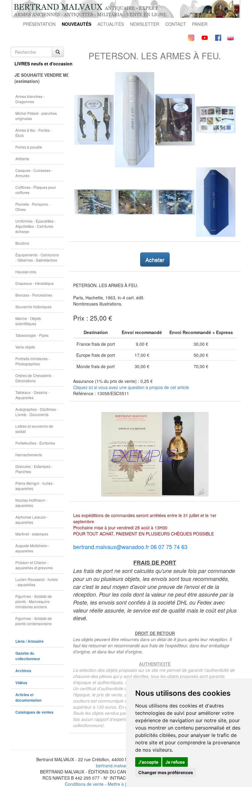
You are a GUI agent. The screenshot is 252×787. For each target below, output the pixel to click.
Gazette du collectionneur (27, 656)
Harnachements (28, 454)
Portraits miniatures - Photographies (32, 361)
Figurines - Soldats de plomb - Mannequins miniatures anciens (33, 601)
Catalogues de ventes (34, 712)
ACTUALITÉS (110, 24)
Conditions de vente (84, 784)
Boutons (22, 243)
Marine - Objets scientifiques (28, 321)
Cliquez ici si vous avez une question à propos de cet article (131, 387)
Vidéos (21, 682)
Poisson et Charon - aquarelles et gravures (34, 565)
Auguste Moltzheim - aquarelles (32, 548)
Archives (23, 670)
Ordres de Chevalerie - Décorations (34, 378)
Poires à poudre (28, 147)
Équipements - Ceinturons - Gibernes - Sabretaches (37, 257)
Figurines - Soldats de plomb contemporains (33, 621)
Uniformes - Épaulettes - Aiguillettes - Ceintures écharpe (35, 226)
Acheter (154, 259)
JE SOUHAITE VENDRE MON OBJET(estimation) (39, 78)
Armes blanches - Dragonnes (30, 99)
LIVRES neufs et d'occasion (39, 63)
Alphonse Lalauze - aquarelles (31, 519)
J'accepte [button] (148, 762)
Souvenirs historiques (33, 306)
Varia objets (25, 346)
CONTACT (175, 24)
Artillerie (22, 158)
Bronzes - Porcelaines (33, 295)
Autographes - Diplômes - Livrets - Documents (36, 412)
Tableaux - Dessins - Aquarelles (32, 395)
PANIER (199, 24)
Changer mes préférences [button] (165, 772)
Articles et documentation (28, 697)
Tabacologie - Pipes (32, 335)
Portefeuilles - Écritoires (35, 443)
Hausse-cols (25, 271)
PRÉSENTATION (39, 24)
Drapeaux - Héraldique (34, 283)
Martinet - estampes (31, 533)
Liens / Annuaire (29, 641)
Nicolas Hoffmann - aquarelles (31, 502)
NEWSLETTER (144, 24)
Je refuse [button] (175, 762)
